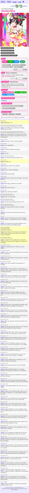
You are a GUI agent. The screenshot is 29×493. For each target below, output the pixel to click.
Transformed (5, 114)
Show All (4, 100)
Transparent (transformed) (7, 48)
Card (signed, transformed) (7, 53)
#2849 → (25, 6)
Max (26, 78)
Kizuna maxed (11, 114)
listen (2, 122)
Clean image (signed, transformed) (9, 55)
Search (9, 1)
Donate (19, 2)
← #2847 (12, 6)
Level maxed (18, 114)
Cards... (3, 1)
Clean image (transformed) (7, 50)
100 (26, 69)
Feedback (15, 2)
